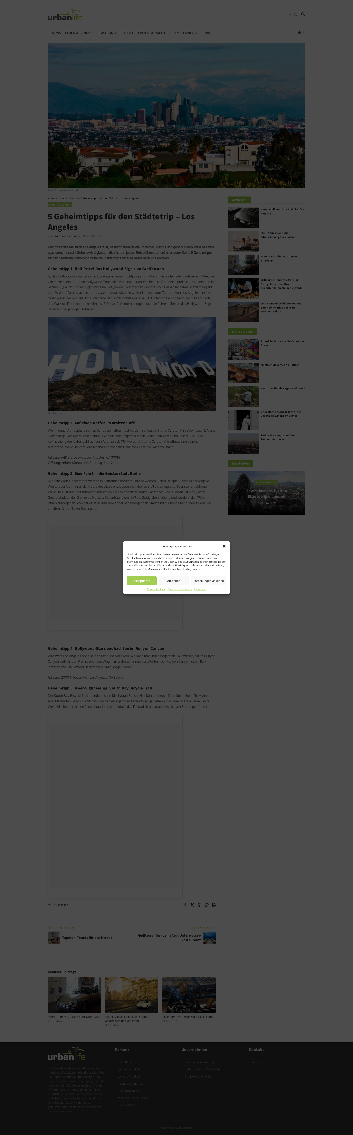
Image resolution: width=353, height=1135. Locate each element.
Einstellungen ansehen (208, 581)
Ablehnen (173, 581)
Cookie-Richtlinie (156, 589)
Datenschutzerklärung (180, 589)
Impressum (200, 589)
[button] (224, 546)
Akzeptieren (141, 581)
